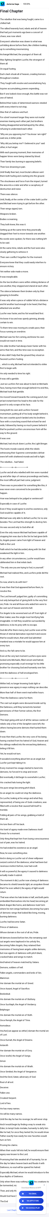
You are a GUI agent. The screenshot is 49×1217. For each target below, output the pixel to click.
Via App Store (33, 1201)
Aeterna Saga (13, 4)
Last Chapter (12, 1210)
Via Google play (33, 1208)
